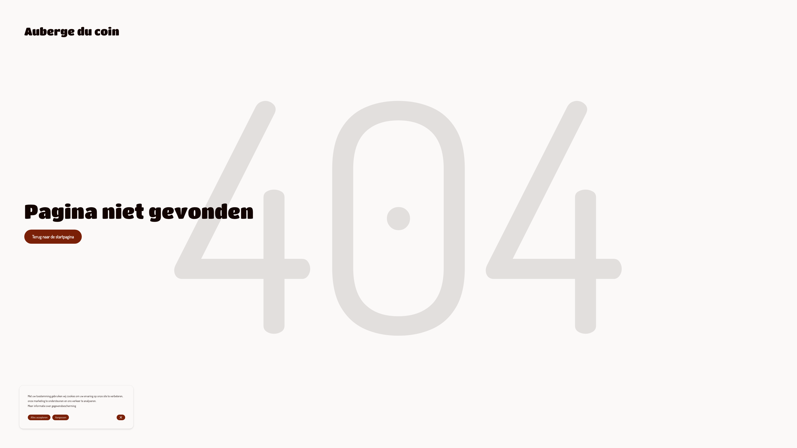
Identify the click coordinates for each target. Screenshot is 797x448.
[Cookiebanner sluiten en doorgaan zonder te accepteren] (121, 417)
